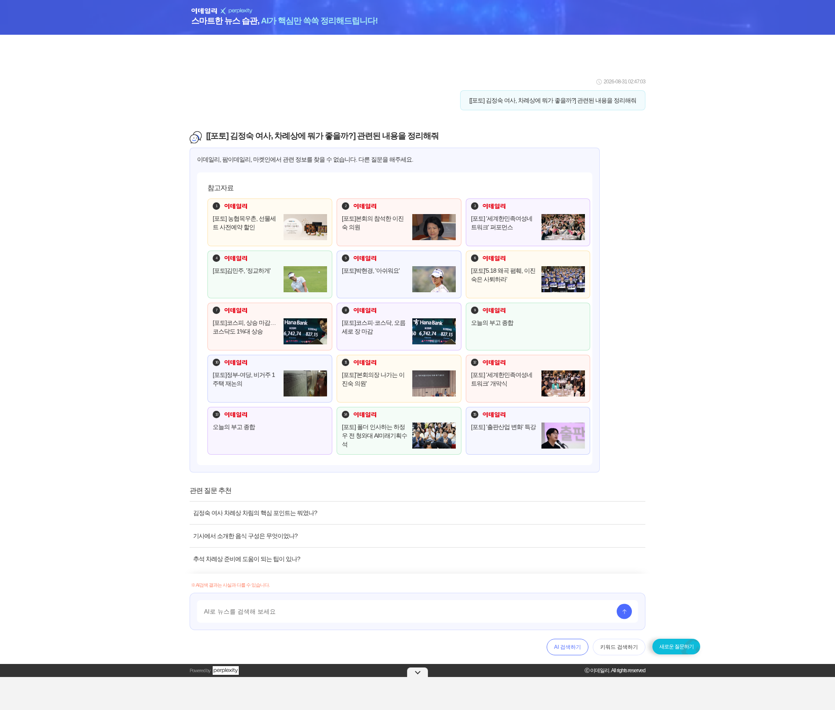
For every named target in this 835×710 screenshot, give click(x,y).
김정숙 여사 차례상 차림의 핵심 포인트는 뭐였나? (255, 512)
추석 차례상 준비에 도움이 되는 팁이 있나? (246, 558)
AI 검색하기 (567, 647)
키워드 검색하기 (619, 647)
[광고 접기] (417, 672)
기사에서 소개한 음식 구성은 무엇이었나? (245, 535)
